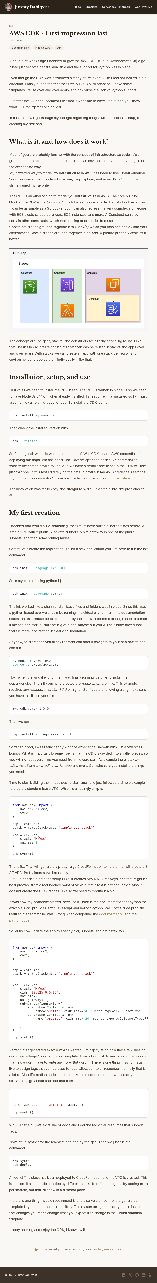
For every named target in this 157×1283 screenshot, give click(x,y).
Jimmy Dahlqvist (26, 1274)
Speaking (92, 6)
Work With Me (143, 6)
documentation (111, 914)
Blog (78, 6)
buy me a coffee (110, 1249)
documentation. (118, 478)
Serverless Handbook (116, 6)
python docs (19, 920)
